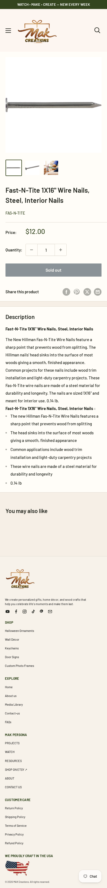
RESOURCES (13, 761)
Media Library (14, 704)
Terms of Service (16, 825)
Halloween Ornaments (19, 630)
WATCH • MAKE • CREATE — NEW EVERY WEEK (53, 4)
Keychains (12, 648)
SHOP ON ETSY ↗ (16, 769)
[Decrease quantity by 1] (31, 250)
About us (10, 695)
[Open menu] (8, 30)
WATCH (10, 752)
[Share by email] (98, 292)
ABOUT (9, 778)
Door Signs (12, 657)
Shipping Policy (15, 817)
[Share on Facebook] (66, 292)
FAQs (8, 722)
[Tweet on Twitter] (87, 292)
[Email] (50, 611)
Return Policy (14, 808)
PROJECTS (12, 743)
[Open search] (97, 30)
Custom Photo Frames (19, 665)
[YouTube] (7, 611)
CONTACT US (13, 787)
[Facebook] (16, 611)
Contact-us (12, 713)
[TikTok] (33, 611)
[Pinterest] (41, 611)
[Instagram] (24, 611)
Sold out (53, 269)
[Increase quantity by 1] (60, 250)
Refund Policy (14, 843)
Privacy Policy (14, 834)
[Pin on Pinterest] (77, 292)
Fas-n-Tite (15, 213)
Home (9, 687)
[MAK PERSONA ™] (20, 578)
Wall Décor (12, 639)
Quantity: (13, 249)
